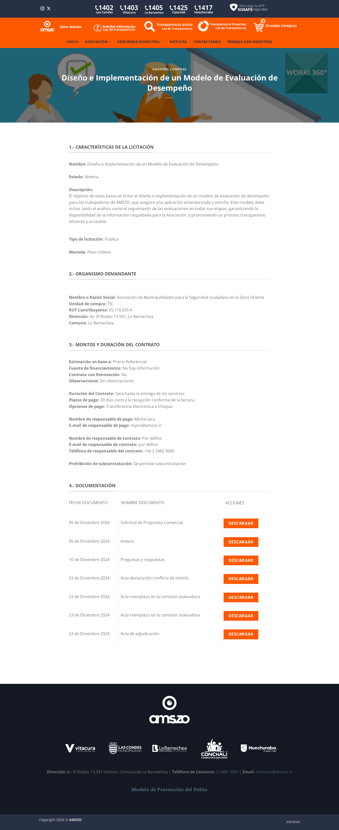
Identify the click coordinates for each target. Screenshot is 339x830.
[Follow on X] (49, 9)
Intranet (293, 821)
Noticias (178, 41)
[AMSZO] (61, 26)
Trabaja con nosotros (249, 41)
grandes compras (169, 69)
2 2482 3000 (227, 772)
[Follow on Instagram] (42, 9)
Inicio (72, 41)
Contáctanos (207, 41)
